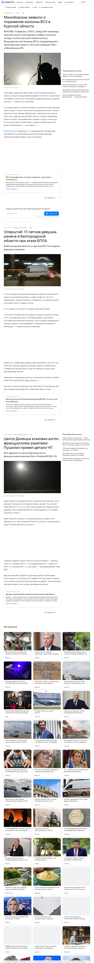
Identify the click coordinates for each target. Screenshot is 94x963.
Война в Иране (25, 7)
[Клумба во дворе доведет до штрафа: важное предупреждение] (47, 852)
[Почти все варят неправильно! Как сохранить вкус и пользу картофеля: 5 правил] (47, 881)
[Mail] (2, 2)
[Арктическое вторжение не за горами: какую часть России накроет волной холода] (76, 881)
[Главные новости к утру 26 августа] (47, 704)
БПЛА (6, 318)
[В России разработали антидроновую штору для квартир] (47, 910)
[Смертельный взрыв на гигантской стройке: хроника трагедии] (76, 910)
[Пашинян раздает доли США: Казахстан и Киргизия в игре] (76, 675)
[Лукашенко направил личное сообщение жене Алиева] (76, 704)
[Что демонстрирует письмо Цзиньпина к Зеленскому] (76, 852)
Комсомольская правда (20, 227)
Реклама (15, 961)
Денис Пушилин (19, 507)
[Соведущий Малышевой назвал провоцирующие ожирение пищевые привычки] (76, 822)
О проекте (32, 961)
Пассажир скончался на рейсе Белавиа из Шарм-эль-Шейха (73, 454)
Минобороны (10, 131)
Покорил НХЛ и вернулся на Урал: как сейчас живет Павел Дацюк (76, 459)
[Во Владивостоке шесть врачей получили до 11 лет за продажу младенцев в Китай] (76, 734)
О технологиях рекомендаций (44, 961)
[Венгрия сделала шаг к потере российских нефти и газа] (47, 793)
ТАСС (17, 13)
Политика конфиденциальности (62, 961)
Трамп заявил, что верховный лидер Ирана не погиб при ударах (76, 75)
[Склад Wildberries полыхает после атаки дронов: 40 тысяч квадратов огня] (17, 822)
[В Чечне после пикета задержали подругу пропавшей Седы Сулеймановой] (47, 763)
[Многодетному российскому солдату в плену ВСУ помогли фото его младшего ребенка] (17, 646)
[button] (32, 69)
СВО (35, 7)
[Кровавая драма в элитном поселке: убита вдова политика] (17, 675)
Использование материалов (79, 961)
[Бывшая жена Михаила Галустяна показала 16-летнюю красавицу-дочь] (17, 704)
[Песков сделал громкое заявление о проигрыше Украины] (47, 646)
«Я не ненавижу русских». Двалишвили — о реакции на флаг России (75, 96)
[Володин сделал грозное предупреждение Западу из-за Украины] (17, 852)
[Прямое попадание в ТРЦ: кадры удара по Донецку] (76, 793)
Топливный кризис (47, 7)
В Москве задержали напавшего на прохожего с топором (75, 449)
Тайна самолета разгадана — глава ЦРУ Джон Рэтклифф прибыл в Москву (76, 439)
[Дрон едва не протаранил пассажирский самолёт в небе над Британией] (17, 793)
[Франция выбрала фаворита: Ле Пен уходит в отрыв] (17, 910)
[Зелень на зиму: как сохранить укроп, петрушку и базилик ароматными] (17, 881)
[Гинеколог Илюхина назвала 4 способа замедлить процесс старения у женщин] (76, 940)
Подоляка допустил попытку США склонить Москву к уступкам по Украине (75, 86)
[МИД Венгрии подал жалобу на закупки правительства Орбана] (17, 940)
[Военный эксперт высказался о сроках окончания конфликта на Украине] (76, 646)
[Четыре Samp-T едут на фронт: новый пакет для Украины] (47, 940)
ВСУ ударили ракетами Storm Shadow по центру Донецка (76, 80)
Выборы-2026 (11, 7)
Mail (3, 961)
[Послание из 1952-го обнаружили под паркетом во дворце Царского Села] (47, 675)
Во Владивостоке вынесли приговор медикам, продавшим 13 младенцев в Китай (76, 91)
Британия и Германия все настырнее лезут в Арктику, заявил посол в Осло (76, 444)
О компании (9, 961)
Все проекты (22, 961)
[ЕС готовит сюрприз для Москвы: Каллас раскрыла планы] (76, 763)
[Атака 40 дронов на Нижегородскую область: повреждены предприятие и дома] (47, 822)
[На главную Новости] (9, 2)
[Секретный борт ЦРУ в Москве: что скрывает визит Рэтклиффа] (47, 734)
